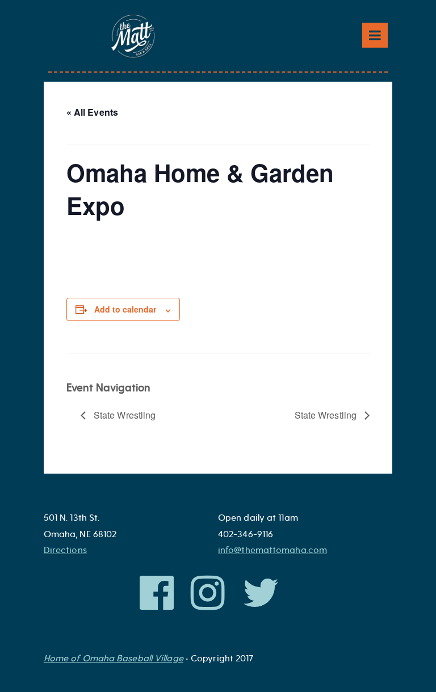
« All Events (92, 112)
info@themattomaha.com (272, 550)
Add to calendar (125, 309)
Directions (65, 550)
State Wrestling (123, 414)
